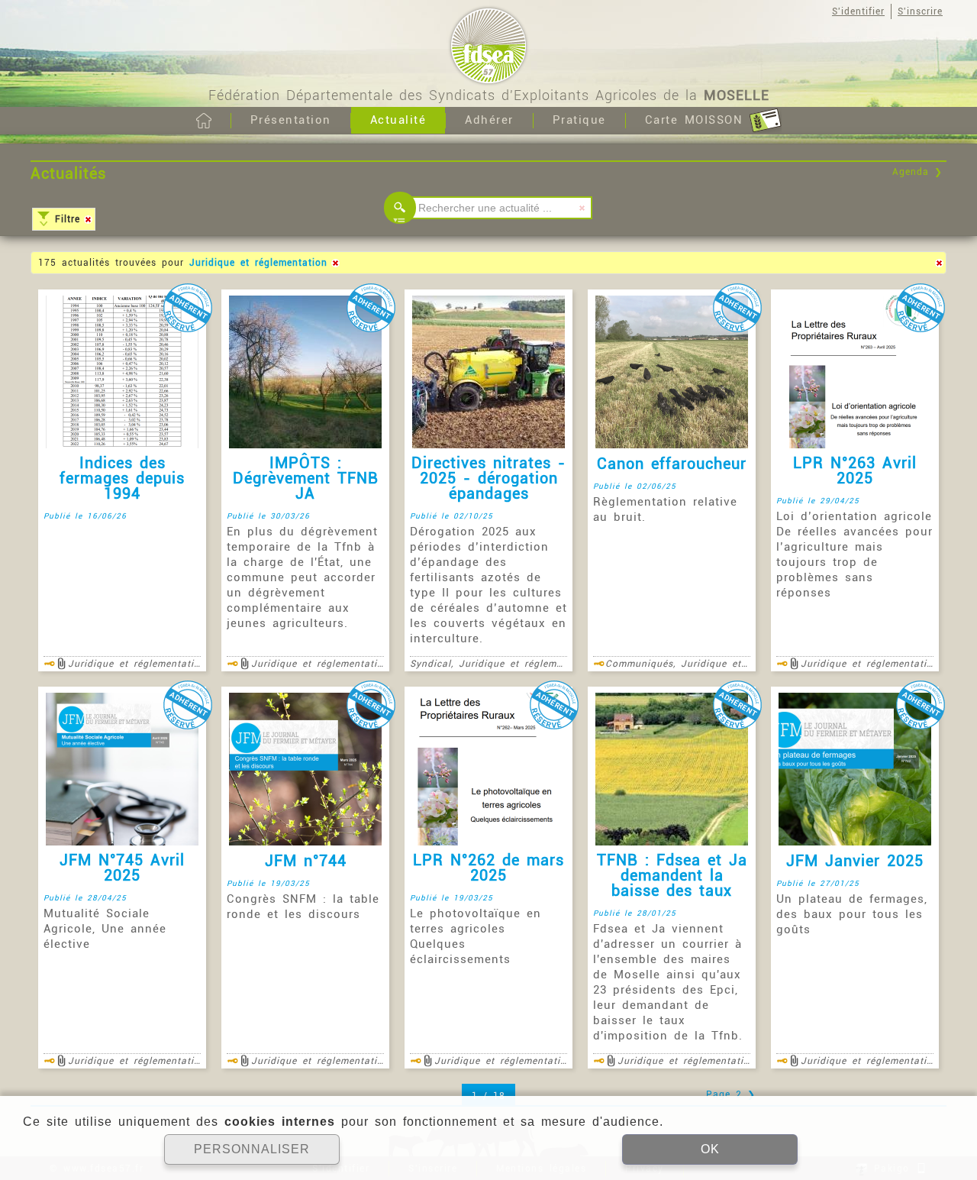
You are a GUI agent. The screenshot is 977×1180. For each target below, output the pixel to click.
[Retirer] (87, 219)
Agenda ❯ (917, 171)
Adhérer (489, 120)
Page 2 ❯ (731, 1094)
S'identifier (858, 11)
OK (710, 1149)
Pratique (579, 120)
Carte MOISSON (697, 120)
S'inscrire (920, 11)
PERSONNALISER (252, 1149)
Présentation (290, 120)
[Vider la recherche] (582, 207)
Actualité (398, 120)
